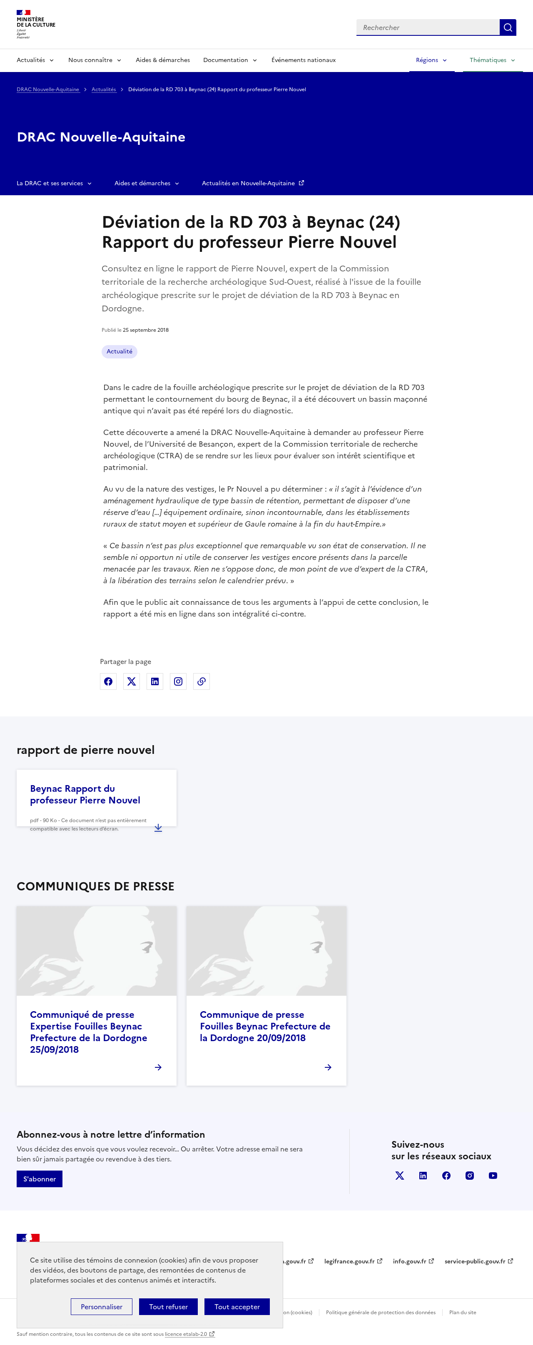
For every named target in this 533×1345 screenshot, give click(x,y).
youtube (493, 1175)
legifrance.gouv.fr (349, 1261)
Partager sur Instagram (178, 681)
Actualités (31, 60)
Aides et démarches (142, 183)
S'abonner (39, 1179)
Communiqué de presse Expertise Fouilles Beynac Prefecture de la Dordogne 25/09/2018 (88, 1032)
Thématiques (488, 60)
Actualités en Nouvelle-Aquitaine (249, 183)
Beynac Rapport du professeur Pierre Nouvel (85, 794)
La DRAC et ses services (50, 183)
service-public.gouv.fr (475, 1261)
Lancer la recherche (508, 27)
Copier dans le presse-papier (201, 681)
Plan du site (462, 1312)
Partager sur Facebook (108, 681)
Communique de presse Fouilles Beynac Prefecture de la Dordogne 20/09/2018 (265, 1026)
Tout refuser (168, 1307)
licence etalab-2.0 (186, 1334)
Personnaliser (101, 1307)
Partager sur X (131, 681)
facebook (446, 1175)
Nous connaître (90, 60)
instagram (469, 1175)
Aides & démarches (163, 60)
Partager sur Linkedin (155, 681)
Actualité (119, 351)
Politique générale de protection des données (381, 1312)
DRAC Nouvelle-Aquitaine (48, 89)
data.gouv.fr (288, 1261)
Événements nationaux (303, 60)
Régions (427, 60)
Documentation (225, 60)
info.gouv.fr (409, 1261)
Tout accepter (237, 1307)
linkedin (423, 1175)
